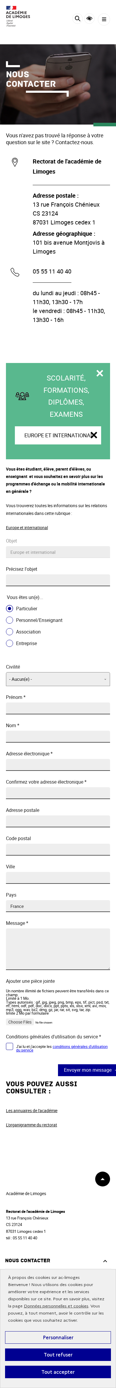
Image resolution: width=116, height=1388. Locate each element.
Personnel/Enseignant (39, 620)
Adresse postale (22, 810)
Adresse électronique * (29, 754)
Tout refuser (58, 1354)
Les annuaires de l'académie (31, 1110)
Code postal (18, 838)
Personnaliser (58, 1337)
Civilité (13, 667)
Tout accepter (58, 1372)
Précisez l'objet (21, 569)
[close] (93, 435)
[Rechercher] (77, 19)
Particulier (26, 608)
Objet (11, 541)
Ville (10, 866)
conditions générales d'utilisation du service (62, 1048)
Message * (17, 923)
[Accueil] (22, 16)
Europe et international (58, 435)
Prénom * (16, 697)
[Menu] (104, 19)
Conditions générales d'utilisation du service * (53, 1037)
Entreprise (26, 643)
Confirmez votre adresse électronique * (46, 782)
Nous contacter (27, 1260)
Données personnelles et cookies (56, 1306)
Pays (11, 895)
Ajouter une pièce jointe (30, 981)
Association (28, 631)
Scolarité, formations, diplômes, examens (66, 396)
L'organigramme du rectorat (31, 1125)
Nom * (12, 725)
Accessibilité (89, 18)
